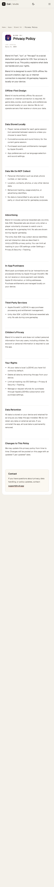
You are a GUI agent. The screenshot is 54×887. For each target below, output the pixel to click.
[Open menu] (49, 4)
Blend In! (18, 27)
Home (4, 27)
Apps (10, 27)
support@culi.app (16, 486)
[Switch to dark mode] (33, 4)
